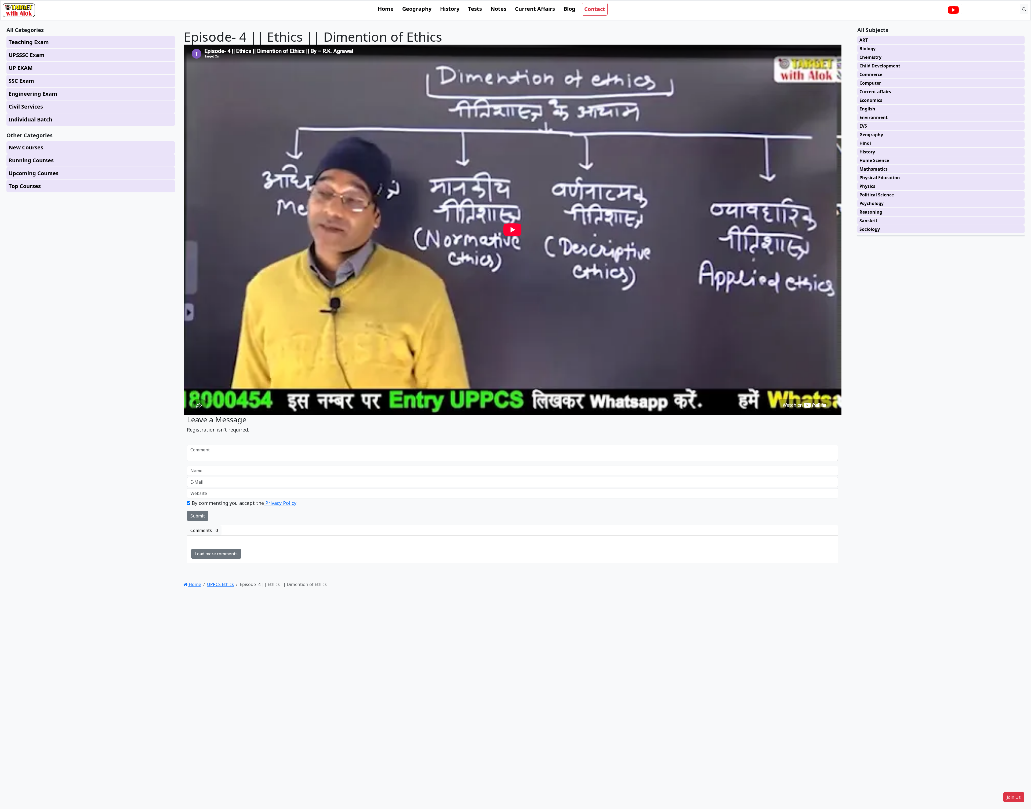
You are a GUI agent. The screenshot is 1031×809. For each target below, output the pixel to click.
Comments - (204, 530)
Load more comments (216, 554)
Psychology (871, 203)
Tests (475, 8)
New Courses (26, 147)
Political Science (876, 195)
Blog (569, 8)
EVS (863, 126)
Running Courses (31, 160)
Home (386, 8)
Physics (867, 186)
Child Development (879, 66)
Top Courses (25, 186)
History (449, 8)
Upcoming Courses (34, 173)
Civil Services (26, 106)
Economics (870, 100)
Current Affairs (535, 8)
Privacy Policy (280, 503)
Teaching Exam (29, 42)
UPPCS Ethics (220, 584)
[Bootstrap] (19, 10)
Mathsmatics (873, 169)
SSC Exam (21, 80)
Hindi (865, 143)
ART (863, 40)
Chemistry (870, 57)
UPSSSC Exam (27, 55)
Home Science (874, 160)
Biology (867, 49)
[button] (1013, 797)
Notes (498, 8)
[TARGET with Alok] (953, 10)
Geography (416, 8)
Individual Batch (30, 119)
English (867, 109)
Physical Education (879, 178)
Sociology (869, 229)
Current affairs (875, 92)
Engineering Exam (33, 93)
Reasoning (870, 212)
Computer (870, 83)
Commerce (870, 74)
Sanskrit (868, 221)
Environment (873, 117)
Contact (594, 9)
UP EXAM (21, 67)
